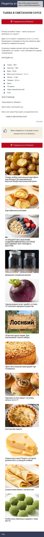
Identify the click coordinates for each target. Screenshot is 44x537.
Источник (39, 121)
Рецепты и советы (14, 3)
